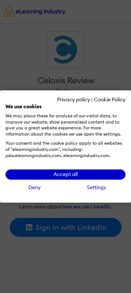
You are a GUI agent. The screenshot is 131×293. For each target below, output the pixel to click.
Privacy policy (73, 99)
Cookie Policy (110, 99)
